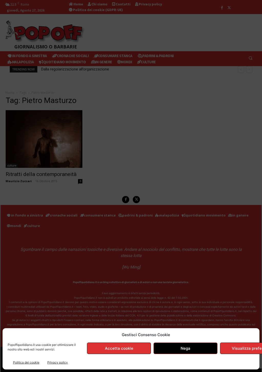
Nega (185, 348)
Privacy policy (57, 362)
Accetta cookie (119, 348)
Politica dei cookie (26, 362)
